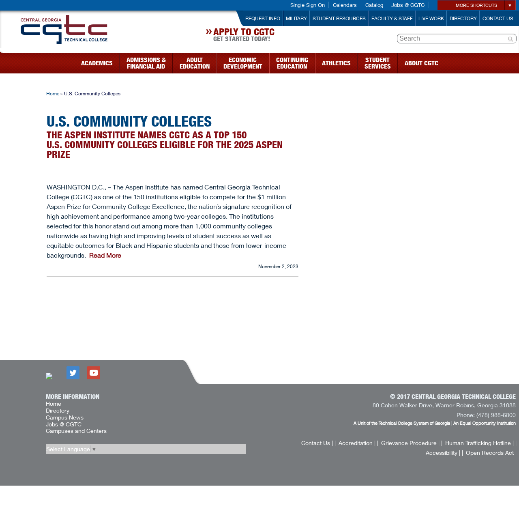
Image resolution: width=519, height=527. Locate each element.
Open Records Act (490, 452)
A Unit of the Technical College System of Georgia (402, 423)
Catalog (374, 5)
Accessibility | (443, 452)
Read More (105, 255)
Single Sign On (307, 5)
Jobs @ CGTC (408, 5)
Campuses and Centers (76, 430)
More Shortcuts (476, 5)
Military (296, 18)
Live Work (431, 18)
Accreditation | (357, 442)
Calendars (345, 5)
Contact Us (498, 18)
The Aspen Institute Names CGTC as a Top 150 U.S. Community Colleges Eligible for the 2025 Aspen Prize (165, 144)
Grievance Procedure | (410, 442)
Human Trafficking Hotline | (479, 442)
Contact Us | (317, 442)
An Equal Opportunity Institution (484, 423)
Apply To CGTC (244, 35)
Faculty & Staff (392, 18)
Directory (463, 18)
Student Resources (339, 18)
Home (52, 93)
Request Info (262, 18)
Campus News (65, 417)
